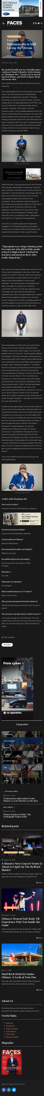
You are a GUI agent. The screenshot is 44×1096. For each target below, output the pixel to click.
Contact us (10, 1026)
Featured (7, 644)
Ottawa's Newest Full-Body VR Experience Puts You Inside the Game (21, 922)
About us (9, 1023)
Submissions (11, 1031)
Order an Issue (12, 1029)
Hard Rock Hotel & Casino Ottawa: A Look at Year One (19, 975)
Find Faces (10, 1034)
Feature (23, 963)
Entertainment (14, 36)
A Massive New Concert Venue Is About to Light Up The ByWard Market (22, 867)
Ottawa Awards (12, 1037)
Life (21, 852)
